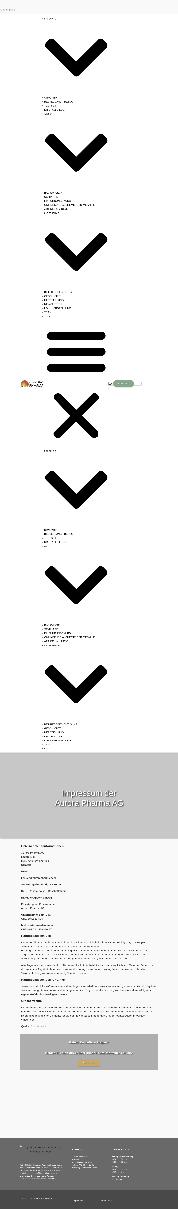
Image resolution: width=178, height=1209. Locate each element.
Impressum (78, 1201)
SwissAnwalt (38, 1026)
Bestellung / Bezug (58, 101)
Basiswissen (53, 192)
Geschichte (53, 296)
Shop (47, 316)
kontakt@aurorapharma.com (84, 1168)
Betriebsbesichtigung (60, 292)
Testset (50, 105)
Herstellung (54, 300)
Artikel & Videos (56, 208)
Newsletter (53, 304)
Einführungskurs (57, 200)
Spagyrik (51, 97)
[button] (76, 383)
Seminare (51, 196)
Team (48, 312)
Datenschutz (106, 1201)
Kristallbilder (55, 109)
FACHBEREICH (7, 10)
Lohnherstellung (57, 308)
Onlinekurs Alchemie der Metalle (69, 204)
